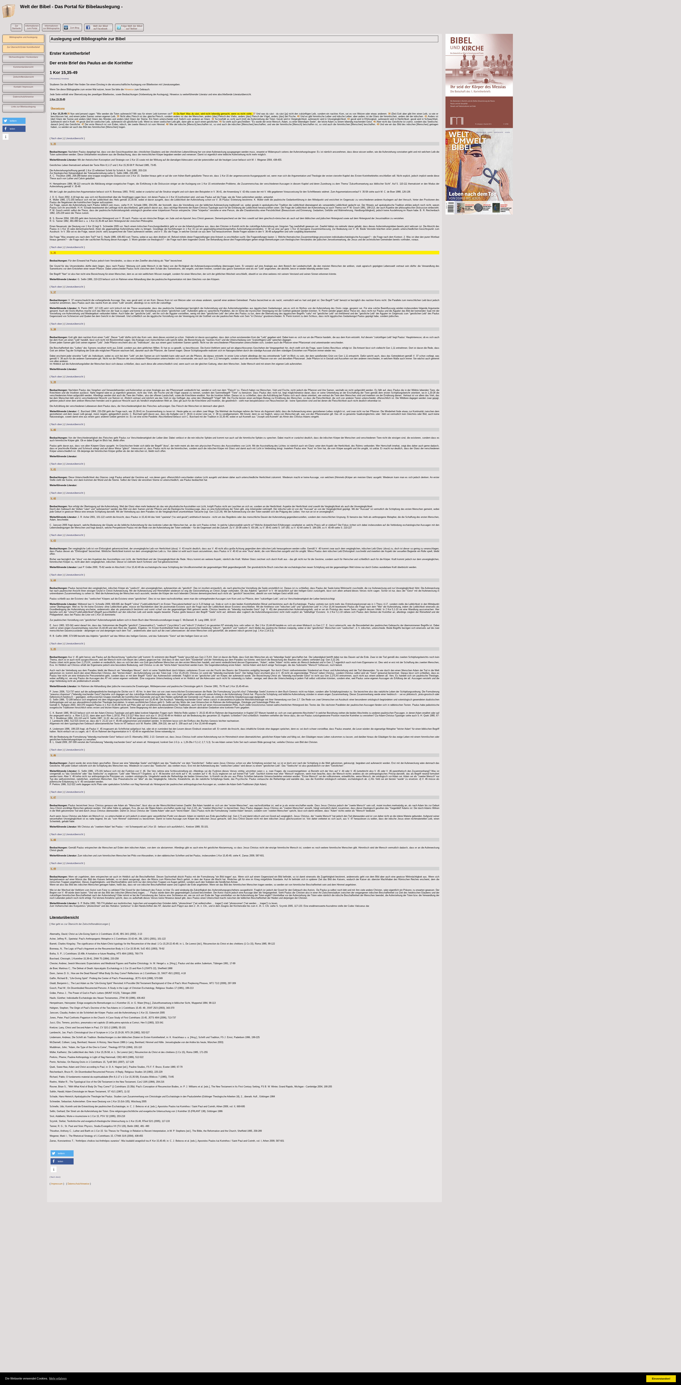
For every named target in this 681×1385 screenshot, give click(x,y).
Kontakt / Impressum (23, 87)
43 (348, 119)
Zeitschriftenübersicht (23, 77)
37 (254, 113)
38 (389, 113)
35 (68, 113)
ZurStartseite (16, 27)
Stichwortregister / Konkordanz (23, 57)
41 (426, 116)
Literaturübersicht (74, 138)
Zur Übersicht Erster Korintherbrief (23, 47)
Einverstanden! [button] (661, 1378)
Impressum (57, 1183)
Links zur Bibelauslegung (23, 106)
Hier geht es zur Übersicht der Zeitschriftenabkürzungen (79, 924)
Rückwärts (55, 79)
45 (220, 121)
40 (298, 116)
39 (118, 116)
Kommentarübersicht (23, 67)
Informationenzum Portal (32, 27)
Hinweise (129, 89)
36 (174, 113)
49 (378, 124)
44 (77, 121)
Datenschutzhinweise (23, 97)
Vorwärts (64, 79)
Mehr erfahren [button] (58, 1378)
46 (374, 121)
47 (83, 124)
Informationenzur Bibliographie (51, 27)
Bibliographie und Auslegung (23, 37)
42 (213, 119)
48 (167, 124)
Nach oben (56, 138)
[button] (14, 121)
